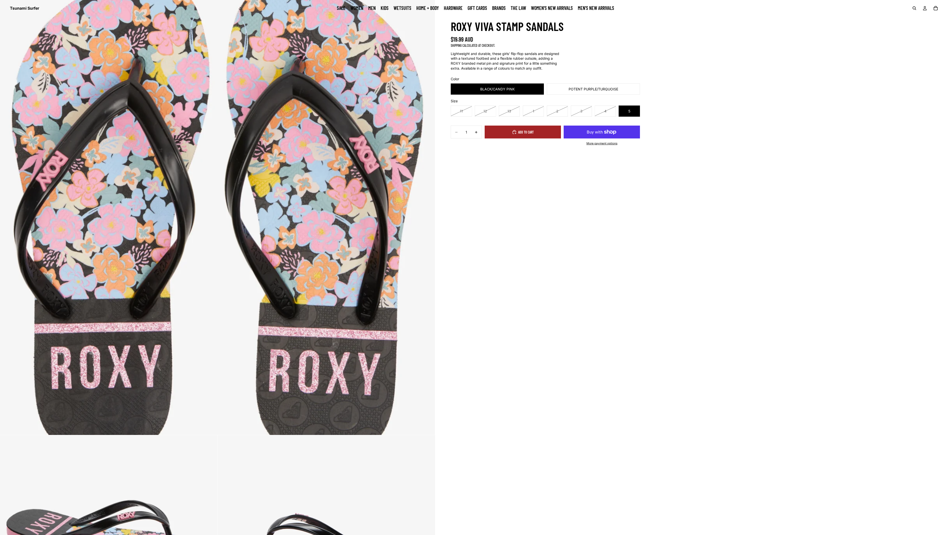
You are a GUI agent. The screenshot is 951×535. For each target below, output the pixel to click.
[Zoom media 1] (217, 217)
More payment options (601, 143)
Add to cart (526, 132)
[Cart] (935, 8)
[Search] (914, 8)
